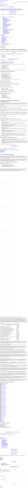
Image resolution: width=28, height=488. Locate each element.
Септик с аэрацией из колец (6, 33)
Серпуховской (2, 420)
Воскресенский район (3, 408)
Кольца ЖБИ (4, 22)
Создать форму (19, 485)
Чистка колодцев (5, 27)
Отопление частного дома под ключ (7, 24)
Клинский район (3, 393)
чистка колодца (3, 36)
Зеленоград (2, 390)
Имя (1, 472)
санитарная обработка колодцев (11, 9)
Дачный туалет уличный (4, 446)
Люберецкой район (3, 412)
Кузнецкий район (3, 405)
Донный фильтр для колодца (6, 20)
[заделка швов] (2, 151)
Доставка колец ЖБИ (4, 441)
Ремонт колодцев (5, 25)
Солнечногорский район (4, 392)
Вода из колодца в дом (4, 445)
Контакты (3, 35)
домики (13, 149)
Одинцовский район (3, 398)
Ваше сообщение (3, 479)
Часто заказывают (12, 7)
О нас (2, 16)
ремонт (1, 149)
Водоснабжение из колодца (6, 19)
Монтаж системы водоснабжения (7, 23)
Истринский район (3, 399)
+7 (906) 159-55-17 (12, 11)
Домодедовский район (3, 406)
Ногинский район (3, 413)
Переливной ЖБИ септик (5, 444)
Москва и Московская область (4, 383)
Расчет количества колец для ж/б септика (8, 29)
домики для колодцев (4, 39)
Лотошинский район (3, 385)
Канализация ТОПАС (5, 31)
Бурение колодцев (5, 18)
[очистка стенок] (2, 152)
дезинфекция (3, 149)
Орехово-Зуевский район (4, 415)
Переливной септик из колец (6, 32)
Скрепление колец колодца (6, 26)
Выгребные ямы (5, 30)
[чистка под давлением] (3, 150)
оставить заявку (3, 38)
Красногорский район (3, 384)
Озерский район (3, 414)
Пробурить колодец (4, 439)
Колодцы (3, 17)
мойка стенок (6, 149)
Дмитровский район (3, 391)
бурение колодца (17, 9)
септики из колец (16, 149)
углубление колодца (4, 40)
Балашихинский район (3, 407)
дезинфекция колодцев (4, 37)
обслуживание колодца (5, 9)
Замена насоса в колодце (6, 21)
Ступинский (2, 421)
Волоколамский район (3, 400)
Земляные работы (5, 28)
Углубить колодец (4, 442)
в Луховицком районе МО (10, 6)
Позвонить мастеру (14, 466)
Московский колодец (2, 5)
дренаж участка (10, 149)
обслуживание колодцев (4, 41)
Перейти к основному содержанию (4, 0)
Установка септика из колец (5, 443)
